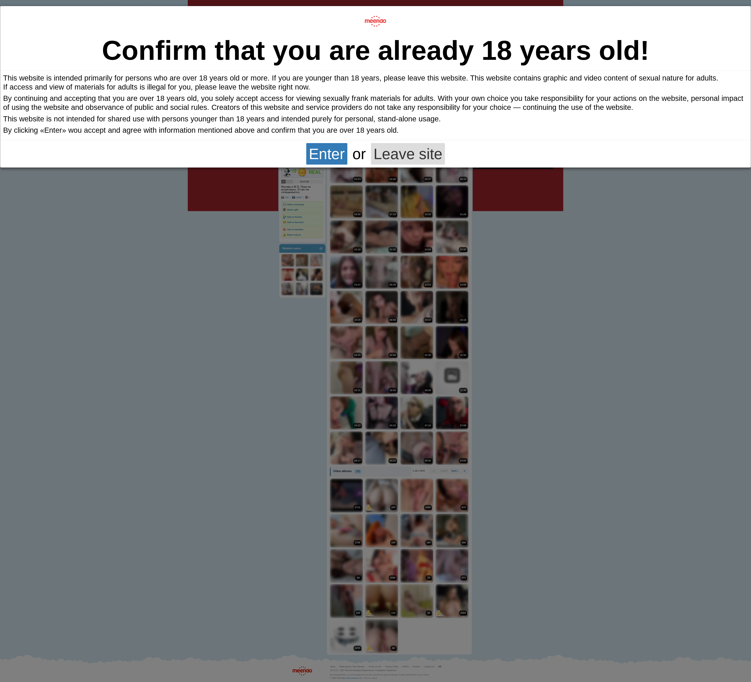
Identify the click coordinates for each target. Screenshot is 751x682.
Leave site (408, 153)
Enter (327, 153)
